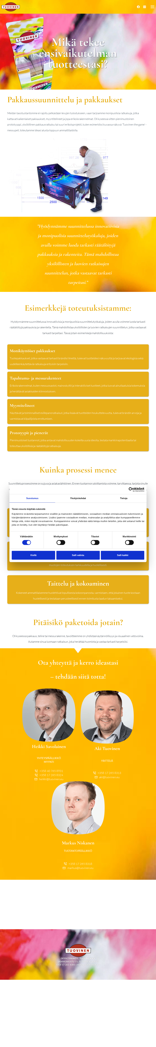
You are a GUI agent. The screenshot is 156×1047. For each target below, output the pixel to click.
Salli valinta (78, 555)
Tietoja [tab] (123, 498)
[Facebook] (138, 7)
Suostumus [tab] (32, 498)
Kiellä (33, 555)
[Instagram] (144, 7)
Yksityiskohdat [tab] (78, 498)
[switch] (61, 542)
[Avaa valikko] (152, 7)
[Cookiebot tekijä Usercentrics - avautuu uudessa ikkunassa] (131, 489)
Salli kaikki (122, 555)
